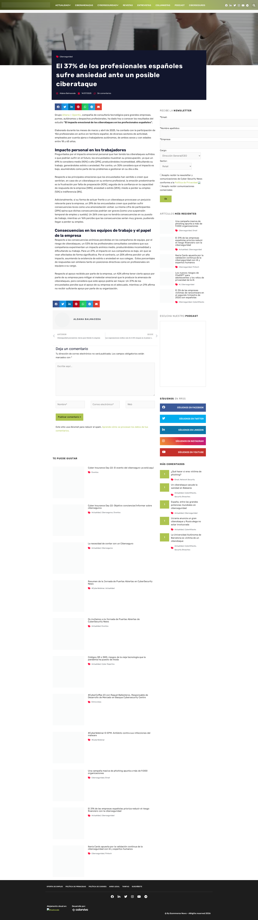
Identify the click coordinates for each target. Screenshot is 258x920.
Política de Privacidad (186, 182)
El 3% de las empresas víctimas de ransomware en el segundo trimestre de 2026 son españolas (189, 294)
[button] (254, 5)
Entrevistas (144, 5)
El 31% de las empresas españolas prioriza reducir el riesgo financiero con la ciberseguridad (118, 809)
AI (180, 284)
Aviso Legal (114, 887)
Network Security (187, 480)
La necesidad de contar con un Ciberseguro (110, 543)
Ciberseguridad (66, 57)
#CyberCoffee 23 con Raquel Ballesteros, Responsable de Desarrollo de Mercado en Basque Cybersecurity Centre (118, 696)
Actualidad (62, 5)
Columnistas (163, 5)
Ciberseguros (197, 5)
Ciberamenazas (84, 5)
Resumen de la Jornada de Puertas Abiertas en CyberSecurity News (120, 582)
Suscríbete (137, 887)
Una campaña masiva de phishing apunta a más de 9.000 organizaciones (118, 772)
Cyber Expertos (108, 664)
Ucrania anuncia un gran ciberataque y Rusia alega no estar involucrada (186, 521)
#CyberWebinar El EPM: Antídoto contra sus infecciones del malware (119, 734)
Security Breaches (182, 497)
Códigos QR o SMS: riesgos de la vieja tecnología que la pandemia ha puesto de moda (117, 658)
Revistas (128, 5)
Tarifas (125, 887)
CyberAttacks (198, 302)
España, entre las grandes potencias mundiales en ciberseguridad (184, 505)
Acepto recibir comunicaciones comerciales (177, 188)
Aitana (66, 114)
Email (107, 778)
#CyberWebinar (98, 588)
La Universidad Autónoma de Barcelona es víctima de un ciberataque (186, 537)
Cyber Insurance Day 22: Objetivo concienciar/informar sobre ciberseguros (120, 506)
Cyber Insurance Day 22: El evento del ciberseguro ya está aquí (121, 467)
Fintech (108, 853)
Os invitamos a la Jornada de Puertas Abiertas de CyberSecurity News (114, 620)
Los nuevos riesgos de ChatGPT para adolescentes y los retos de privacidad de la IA (189, 276)
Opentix (76, 114)
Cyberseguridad (107, 5)
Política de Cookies (97, 887)
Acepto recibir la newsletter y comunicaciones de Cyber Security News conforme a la (181, 179)
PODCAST (180, 5)
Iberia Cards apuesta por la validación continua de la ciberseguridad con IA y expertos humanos (115, 847)
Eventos (95, 472)
